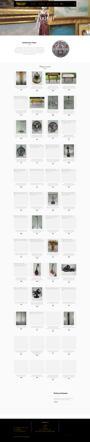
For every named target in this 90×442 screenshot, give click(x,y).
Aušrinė (56, 401)
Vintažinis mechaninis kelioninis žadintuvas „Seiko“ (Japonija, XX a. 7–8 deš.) (21, 207)
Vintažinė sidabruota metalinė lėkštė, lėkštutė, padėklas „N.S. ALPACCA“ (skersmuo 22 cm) (53, 136)
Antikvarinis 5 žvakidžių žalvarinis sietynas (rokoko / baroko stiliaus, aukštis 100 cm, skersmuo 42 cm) (21, 136)
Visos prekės (33, 3)
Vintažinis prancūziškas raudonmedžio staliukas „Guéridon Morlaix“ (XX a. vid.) (68, 184)
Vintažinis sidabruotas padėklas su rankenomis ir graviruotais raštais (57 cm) (21, 254)
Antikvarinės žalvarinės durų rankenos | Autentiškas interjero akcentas (69, 351)
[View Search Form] (74, 4)
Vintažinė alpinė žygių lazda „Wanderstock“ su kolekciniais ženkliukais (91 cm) (68, 231)
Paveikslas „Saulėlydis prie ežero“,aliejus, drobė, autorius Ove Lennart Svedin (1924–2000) (21, 278)
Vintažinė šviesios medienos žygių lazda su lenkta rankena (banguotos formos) (37, 231)
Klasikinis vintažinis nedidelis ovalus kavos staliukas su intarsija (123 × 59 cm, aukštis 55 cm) (37, 111)
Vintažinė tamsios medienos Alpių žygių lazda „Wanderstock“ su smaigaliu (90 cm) (53, 231)
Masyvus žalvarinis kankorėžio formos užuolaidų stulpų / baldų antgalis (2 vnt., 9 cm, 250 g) (69, 376)
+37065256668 (18, 429)
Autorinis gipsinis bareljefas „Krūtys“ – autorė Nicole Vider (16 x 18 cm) (53, 303)
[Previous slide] (45, 403)
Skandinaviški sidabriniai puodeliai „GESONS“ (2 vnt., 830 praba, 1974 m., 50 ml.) (68, 303)
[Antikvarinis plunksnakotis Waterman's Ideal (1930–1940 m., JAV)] (68, 318)
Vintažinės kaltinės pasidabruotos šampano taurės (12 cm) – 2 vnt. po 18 (37, 184)
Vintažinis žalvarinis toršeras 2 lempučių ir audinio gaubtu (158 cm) (21, 231)
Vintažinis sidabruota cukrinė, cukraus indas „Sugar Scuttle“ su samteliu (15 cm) (21, 184)
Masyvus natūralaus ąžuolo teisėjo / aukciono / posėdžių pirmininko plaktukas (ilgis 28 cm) (21, 87)
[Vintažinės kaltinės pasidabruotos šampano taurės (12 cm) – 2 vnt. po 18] (37, 175)
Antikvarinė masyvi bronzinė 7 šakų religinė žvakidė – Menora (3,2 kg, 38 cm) (53, 207)
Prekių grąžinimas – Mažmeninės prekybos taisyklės (45, 431)
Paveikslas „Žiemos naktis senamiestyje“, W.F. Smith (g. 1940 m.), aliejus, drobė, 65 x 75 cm (68, 254)
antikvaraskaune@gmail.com (20, 431)
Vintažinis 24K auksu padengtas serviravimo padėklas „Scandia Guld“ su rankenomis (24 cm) (69, 207)
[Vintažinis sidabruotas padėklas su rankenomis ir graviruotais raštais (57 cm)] (21, 245)
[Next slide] (76, 403)
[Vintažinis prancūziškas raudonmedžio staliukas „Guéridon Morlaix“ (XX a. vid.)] (68, 175)
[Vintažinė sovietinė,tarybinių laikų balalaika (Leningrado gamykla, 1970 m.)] (53, 269)
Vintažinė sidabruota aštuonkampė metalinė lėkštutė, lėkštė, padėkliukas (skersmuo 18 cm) (21, 160)
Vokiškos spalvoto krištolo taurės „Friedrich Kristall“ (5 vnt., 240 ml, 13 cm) (37, 327)
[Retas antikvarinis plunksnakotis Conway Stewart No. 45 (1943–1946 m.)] (21, 343)
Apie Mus (49, 3)
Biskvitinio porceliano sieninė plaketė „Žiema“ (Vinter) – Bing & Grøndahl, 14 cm (37, 207)
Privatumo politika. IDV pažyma (45, 429)
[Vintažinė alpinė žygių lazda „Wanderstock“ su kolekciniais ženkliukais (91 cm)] (68, 222)
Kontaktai (56, 3)
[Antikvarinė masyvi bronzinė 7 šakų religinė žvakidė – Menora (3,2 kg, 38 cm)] (53, 199)
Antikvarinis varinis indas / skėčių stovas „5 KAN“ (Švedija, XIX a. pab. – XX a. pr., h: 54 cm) (52, 254)
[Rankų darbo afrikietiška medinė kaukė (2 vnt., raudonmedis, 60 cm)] (21, 294)
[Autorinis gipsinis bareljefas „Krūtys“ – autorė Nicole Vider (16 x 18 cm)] (53, 294)
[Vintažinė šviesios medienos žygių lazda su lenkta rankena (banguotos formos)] (37, 222)
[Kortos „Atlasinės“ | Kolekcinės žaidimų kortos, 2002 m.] (53, 343)
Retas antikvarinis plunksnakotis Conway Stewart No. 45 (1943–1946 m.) (21, 351)
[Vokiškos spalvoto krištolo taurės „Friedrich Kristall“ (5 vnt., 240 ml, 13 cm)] (37, 318)
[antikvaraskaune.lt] (21, 4)
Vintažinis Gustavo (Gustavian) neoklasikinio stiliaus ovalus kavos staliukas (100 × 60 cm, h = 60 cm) (68, 87)
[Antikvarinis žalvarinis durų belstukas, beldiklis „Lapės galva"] (37, 367)
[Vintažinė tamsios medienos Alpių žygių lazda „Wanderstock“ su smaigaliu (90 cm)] (53, 222)
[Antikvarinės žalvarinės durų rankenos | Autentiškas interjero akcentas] (68, 343)
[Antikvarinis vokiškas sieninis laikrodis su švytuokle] (21, 367)
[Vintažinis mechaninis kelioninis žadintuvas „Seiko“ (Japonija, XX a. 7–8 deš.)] (21, 199)
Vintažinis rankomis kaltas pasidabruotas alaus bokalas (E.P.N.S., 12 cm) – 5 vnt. (53, 184)
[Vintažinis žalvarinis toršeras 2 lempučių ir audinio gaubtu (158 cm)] (21, 222)
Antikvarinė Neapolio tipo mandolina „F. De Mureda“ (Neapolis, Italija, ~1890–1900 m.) (37, 278)
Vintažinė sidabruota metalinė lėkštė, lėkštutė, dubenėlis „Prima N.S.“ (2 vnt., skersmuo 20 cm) (37, 160)
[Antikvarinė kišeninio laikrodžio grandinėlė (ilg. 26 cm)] (21, 318)
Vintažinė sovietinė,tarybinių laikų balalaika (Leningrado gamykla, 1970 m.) (53, 278)
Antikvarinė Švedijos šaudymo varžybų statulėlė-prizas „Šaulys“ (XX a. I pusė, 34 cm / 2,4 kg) (69, 160)
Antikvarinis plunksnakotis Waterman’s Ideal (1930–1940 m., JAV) (69, 327)
